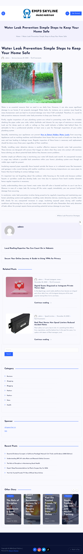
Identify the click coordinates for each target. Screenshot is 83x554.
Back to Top (76, 549)
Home (18, 36)
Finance (68, 496)
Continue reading (42, 303)
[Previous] (73, 489)
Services (14, 58)
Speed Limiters (49, 316)
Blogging (10, 386)
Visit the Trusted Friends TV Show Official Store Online (25, 473)
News (8, 400)
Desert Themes (13, 550)
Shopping (10, 381)
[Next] (76, 489)
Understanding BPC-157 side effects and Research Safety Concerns (28, 458)
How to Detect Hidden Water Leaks (55, 135)
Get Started (76, 13)
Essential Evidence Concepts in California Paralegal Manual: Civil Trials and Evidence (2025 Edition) (39, 453)
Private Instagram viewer (53, 279)
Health (9, 405)
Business (9, 376)
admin (7, 58)
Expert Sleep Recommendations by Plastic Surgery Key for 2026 (27, 468)
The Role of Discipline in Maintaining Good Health (23, 463)
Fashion (9, 390)
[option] (13, 509)
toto (6, 431)
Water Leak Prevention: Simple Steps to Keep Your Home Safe (44, 36)
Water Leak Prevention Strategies (69, 216)
